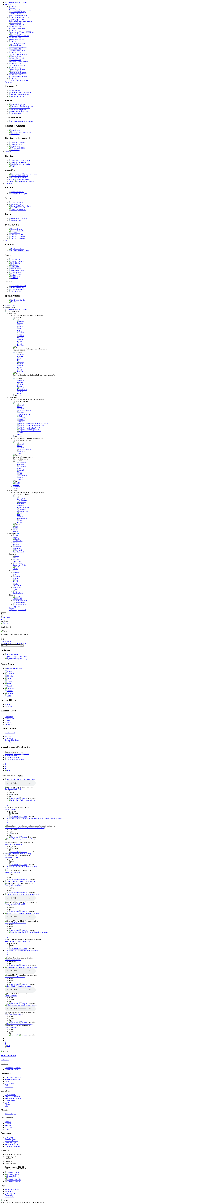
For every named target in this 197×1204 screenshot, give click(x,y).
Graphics (18, 268)
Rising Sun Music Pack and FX (15, 904)
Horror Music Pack (11, 996)
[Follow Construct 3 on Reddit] (16, 229)
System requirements (24, 92)
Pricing (7, 1081)
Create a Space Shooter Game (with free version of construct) (25, 828)
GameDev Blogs (10, 1143)
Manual (18, 91)
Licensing (8, 742)
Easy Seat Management (12, 1096)
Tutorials (16, 134)
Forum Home (19, 192)
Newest (7, 715)
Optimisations (23, 111)
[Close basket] (5, 623)
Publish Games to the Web (35, 425)
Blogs (11, 595)
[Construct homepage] (17, 2)
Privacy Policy (9, 1191)
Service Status (9, 1197)
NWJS (20, 144)
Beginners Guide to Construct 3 (37, 423)
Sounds (21, 270)
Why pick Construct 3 (22, 160)
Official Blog (22, 218)
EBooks (17, 263)
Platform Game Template (13, 960)
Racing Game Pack (11, 809)
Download (21, 142)
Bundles (7, 704)
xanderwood (15, 757)
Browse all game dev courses (23, 121)
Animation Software (11, 1069)
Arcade (11, 571)
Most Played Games (24, 206)
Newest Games (19, 204)
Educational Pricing (19, 177)
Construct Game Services (33, 375)
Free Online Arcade (11, 1144)
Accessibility (9, 1195)
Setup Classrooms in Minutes (27, 174)
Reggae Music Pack (11, 857)
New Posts (17, 220)
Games (17, 267)
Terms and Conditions (12, 740)
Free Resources (23, 162)
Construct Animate (29, 349)
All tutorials (17, 113)
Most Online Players (22, 208)
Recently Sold (9, 722)
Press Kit (8, 1125)
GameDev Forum (10, 1139)
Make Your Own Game (12, 1079)
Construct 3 (28, 315)
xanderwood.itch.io (11, 756)
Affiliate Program (10, 1114)
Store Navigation (20, 643)
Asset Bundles (20, 300)
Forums (11, 554)
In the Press (8, 1127)
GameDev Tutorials (11, 1141)
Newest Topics (22, 193)
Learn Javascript (10, 1100)
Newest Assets (21, 286)
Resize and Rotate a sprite (13, 844)
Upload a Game (20, 210)
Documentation (10, 1083)
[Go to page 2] (7, 770)
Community (9, 183)
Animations (20, 261)
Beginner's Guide (19, 104)
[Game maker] (17, 309)
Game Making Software (13, 1068)
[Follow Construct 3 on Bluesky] (16, 234)
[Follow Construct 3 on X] (14, 233)
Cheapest (8, 720)
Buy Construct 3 (18, 249)
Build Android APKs (23, 108)
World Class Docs (22, 176)
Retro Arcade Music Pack (13, 885)
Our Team (8, 1123)
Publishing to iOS (21, 110)
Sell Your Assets (10, 733)
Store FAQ (8, 736)
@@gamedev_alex (17, 759)
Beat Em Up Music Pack (13, 789)
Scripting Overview (22, 94)
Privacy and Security (23, 164)
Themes (18, 274)
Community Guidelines (12, 1146)
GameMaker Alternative (13, 1077)
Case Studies (9, 1087)
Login (13, 305)
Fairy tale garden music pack (14, 1014)
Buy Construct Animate (21, 251)
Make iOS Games (33, 429)
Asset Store (13, 533)
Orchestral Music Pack (12, 1027)
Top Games (19, 202)
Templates (18, 272)
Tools (16, 278)
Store (6, 240)
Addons (17, 259)
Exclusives (17, 291)
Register (8, 305)
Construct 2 (22, 457)
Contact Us (12, 608)
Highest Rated (20, 289)
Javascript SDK (19, 148)
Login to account (20, 610)
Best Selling (19, 288)
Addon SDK (20, 96)
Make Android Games (34, 427)
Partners (7, 1102)
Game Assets (9, 1137)
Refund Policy (9, 738)
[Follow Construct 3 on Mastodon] (17, 238)
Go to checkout (6, 641)
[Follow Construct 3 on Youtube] (16, 231)
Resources (8, 82)
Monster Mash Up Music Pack (15, 977)
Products (8, 4)
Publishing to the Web (25, 106)
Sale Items (16, 302)
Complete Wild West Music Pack (15, 923)
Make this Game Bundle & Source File (17, 941)
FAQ (16, 166)
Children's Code (10, 1193)
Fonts (16, 265)
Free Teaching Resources (13, 1098)
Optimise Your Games (34, 431)
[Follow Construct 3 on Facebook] (17, 236)
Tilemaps (17, 276)
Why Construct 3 (10, 1095)
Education (8, 152)
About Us (8, 1122)
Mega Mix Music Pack (12, 872)
